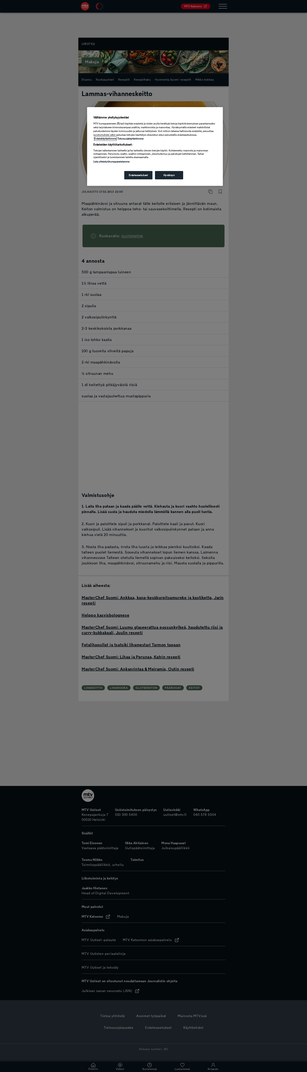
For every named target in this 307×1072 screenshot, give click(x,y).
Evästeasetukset (138, 175)
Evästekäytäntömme (105, 138)
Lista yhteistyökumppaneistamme (111, 161)
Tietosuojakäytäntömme (130, 138)
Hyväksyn (169, 175)
